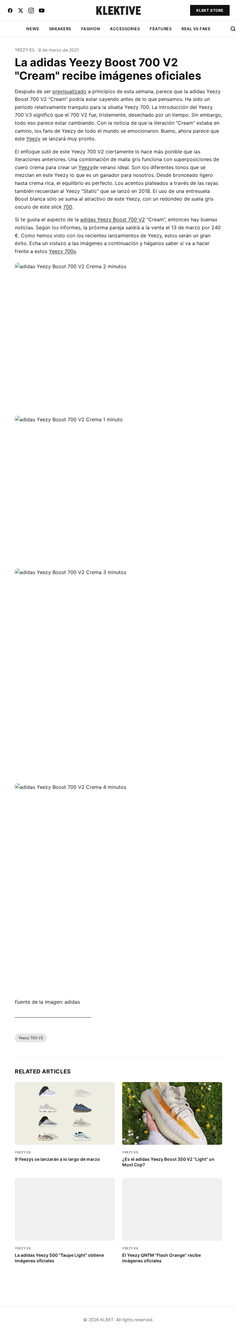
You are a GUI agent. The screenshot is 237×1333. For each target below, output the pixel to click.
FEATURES (161, 28)
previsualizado (69, 91)
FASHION (90, 28)
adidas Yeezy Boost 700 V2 (112, 219)
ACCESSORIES (125, 28)
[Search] (233, 29)
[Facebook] (10, 10)
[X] (20, 10)
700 (67, 207)
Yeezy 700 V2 (31, 1037)
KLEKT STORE (209, 10)
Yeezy (33, 138)
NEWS (32, 28)
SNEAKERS (60, 28)
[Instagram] (31, 10)
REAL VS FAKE (195, 28)
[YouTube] (41, 10)
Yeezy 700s (62, 251)
